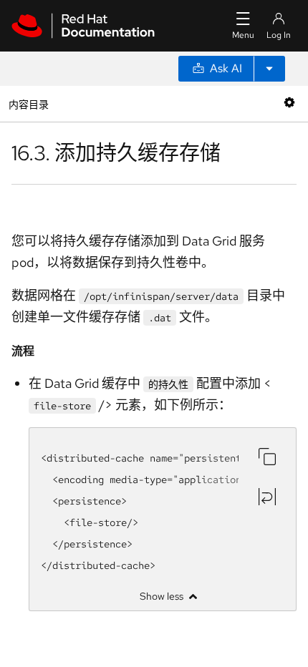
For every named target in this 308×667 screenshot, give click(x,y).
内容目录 (28, 103)
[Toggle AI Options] (269, 69)
